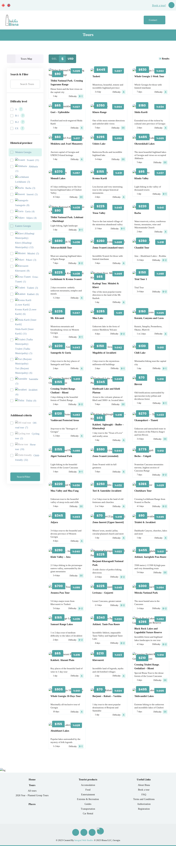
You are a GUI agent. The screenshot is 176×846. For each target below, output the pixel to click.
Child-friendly (27, 457)
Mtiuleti (33, 253)
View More (66, 76)
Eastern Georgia (23, 226)
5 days (97, 127)
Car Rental (88, 813)
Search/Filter (24, 476)
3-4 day (98, 92)
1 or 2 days (141, 334)
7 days (139, 92)
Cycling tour (27, 436)
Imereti (32, 194)
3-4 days (98, 159)
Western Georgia (23, 152)
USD (71, 59)
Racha (30, 188)
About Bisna (144, 785)
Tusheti (32, 288)
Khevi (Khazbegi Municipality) (24, 245)
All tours (32, 790)
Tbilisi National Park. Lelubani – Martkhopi (67, 219)
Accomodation (88, 785)
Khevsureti (22, 270)
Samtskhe (26, 381)
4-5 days (56, 197)
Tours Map (26, 58)
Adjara (31, 218)
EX (16, 128)
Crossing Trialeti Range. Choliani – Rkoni (63, 391)
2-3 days (98, 228)
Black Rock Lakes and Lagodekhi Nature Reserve (148, 630)
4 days (97, 334)
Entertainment (88, 794)
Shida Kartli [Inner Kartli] (24, 331)
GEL (54, 59)
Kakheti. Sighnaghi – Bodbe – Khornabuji (108, 426)
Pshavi (31, 260)
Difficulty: (75, 96)
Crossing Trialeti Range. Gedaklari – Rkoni (147, 666)
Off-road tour (26, 425)
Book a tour (144, 789)
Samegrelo (22, 205)
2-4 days (98, 577)
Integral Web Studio (83, 840)
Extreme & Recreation (88, 799)
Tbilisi (31, 400)
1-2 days (56, 298)
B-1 (17, 115)
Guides (88, 804)
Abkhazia (26, 168)
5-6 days (140, 572)
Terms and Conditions (144, 799)
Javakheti (26, 392)
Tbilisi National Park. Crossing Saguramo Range (67, 82)
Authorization (144, 804)
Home (32, 779)
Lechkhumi (22, 182)
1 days (55, 471)
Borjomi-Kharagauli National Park (107, 563)
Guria (30, 211)
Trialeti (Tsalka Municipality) (23, 351)
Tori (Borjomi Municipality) (23, 370)
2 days (139, 127)
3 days (97, 263)
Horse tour (25, 447)
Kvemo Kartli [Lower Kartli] (25, 311)
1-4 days (140, 608)
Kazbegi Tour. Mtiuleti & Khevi (105, 285)
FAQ (143, 794)
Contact (153, 20)
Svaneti (33, 160)
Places (32, 804)
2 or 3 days (99, 506)
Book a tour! (159, 5)
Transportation (88, 809)
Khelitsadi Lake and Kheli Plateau (106, 391)
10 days (56, 711)
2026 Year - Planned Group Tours (32, 795)
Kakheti (33, 294)
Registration (144, 809)
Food (87, 789)
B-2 (17, 122)
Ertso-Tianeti (26, 279)
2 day (97, 676)
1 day (55, 96)
